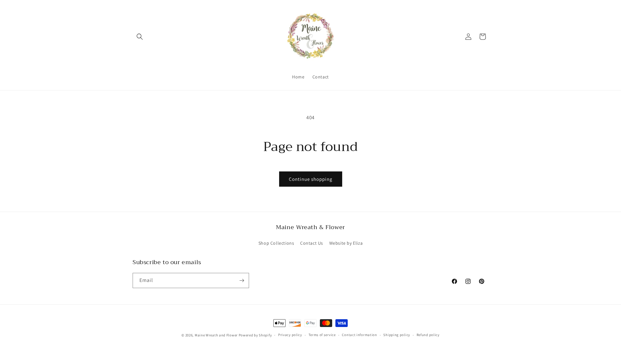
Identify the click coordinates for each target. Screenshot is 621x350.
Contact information (359, 334)
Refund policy (428, 334)
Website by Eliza (346, 243)
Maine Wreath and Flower (216, 335)
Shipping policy (396, 334)
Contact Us (311, 243)
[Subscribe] (241, 280)
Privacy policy (290, 334)
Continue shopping (310, 179)
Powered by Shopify (255, 335)
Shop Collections (276, 243)
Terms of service (322, 334)
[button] (140, 36)
